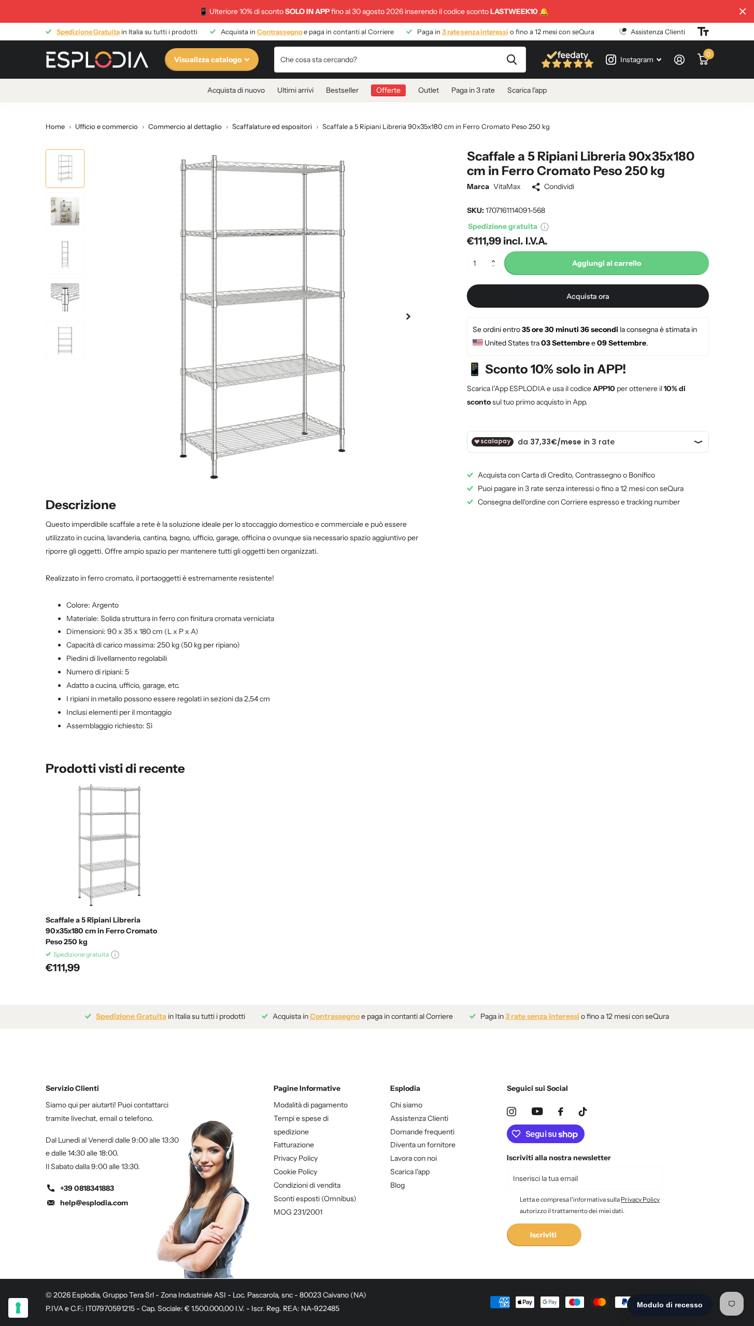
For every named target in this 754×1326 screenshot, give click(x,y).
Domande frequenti (422, 1131)
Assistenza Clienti (419, 1118)
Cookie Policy (295, 1171)
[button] (496, 254)
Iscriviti (544, 1234)
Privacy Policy (296, 1158)
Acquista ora (587, 295)
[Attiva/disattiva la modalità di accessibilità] (703, 31)
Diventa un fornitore (423, 1144)
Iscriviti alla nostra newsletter (559, 1157)
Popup (544, 226)
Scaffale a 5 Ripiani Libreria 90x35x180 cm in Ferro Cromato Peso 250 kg (101, 930)
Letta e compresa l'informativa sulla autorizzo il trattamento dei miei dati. (590, 1205)
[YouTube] (537, 1111)
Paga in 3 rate (473, 90)
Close (742, 11)
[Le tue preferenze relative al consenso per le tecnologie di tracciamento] (18, 1308)
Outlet (428, 90)
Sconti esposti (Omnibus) (315, 1198)
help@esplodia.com (94, 1202)
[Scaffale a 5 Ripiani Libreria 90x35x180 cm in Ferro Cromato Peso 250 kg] (109, 845)
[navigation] (65, 168)
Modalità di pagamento (311, 1104)
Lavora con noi (413, 1158)
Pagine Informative (307, 1088)
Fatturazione (294, 1144)
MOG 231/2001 (298, 1212)
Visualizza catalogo (208, 59)
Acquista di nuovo (236, 90)
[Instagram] (511, 1111)
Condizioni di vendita (307, 1185)
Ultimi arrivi (295, 90)
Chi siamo (406, 1104)
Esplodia (405, 1088)
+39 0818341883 (87, 1188)
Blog (397, 1185)
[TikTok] (583, 1111)
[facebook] (560, 1111)
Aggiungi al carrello (606, 263)
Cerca (511, 60)
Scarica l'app (527, 90)
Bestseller (342, 90)
